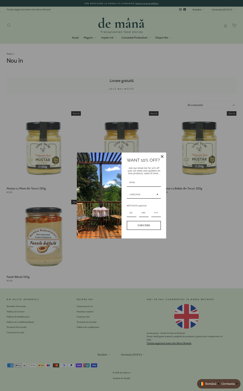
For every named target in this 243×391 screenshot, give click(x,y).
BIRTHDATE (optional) (136, 206)
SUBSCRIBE (144, 225)
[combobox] (144, 195)
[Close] (162, 156)
